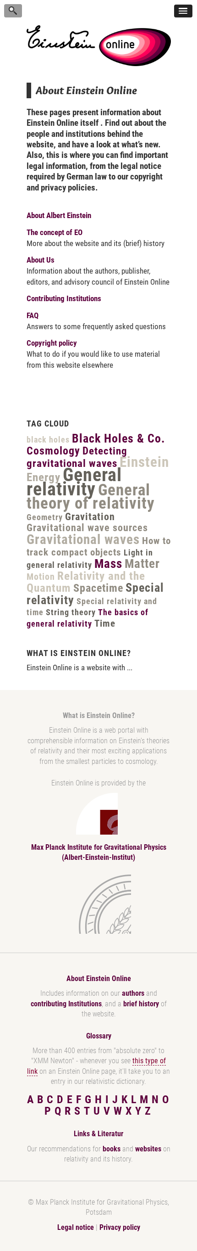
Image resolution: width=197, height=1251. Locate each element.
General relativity (74, 482)
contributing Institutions (66, 1003)
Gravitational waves (83, 539)
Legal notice (75, 1227)
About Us (41, 259)
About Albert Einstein (59, 215)
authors (133, 993)
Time (104, 623)
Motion (41, 576)
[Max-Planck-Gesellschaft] (96, 904)
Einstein (144, 462)
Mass (108, 563)
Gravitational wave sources (87, 527)
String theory (71, 612)
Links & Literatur (98, 1133)
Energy (43, 477)
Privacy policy (119, 1227)
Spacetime (98, 588)
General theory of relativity (91, 497)
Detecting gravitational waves (77, 457)
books (111, 1148)
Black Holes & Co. (118, 438)
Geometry (45, 517)
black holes (48, 439)
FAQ (32, 315)
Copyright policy (52, 343)
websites (148, 1148)
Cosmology (53, 450)
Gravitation (90, 516)
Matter (142, 563)
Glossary (98, 1036)
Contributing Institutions (64, 298)
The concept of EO (54, 232)
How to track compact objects (99, 546)
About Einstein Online (98, 978)
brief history (141, 1003)
